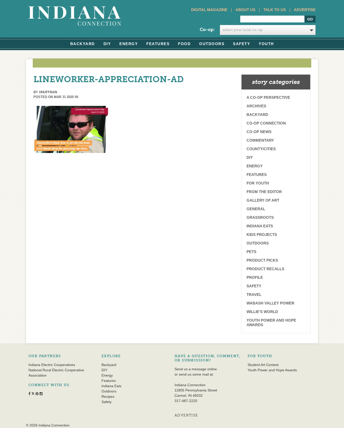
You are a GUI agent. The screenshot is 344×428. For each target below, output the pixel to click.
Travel (254, 294)
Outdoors (211, 44)
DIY (107, 44)
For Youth (258, 183)
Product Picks (262, 260)
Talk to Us (274, 10)
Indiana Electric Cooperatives (51, 365)
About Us (245, 10)
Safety (241, 44)
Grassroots (260, 217)
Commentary (260, 140)
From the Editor (264, 192)
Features (157, 44)
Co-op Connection (266, 123)
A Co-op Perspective (268, 97)
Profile (255, 277)
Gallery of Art (263, 200)
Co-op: (207, 29)
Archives (256, 106)
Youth (266, 44)
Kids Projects (262, 234)
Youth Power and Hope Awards (271, 322)
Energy (128, 44)
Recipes (107, 396)
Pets (251, 252)
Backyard (82, 44)
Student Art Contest (263, 365)
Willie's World (262, 312)
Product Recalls (265, 269)
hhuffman (48, 92)
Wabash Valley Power (270, 303)
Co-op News (259, 132)
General (256, 209)
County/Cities (261, 149)
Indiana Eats (260, 226)
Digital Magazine (209, 10)
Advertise (305, 10)
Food (184, 44)
